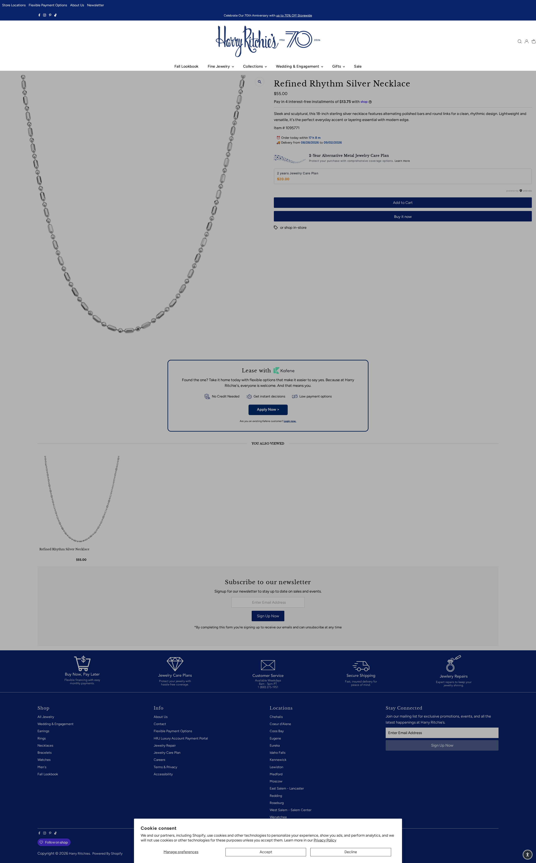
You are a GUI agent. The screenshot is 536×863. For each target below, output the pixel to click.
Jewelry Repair (165, 745)
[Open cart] (534, 41)
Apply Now (268, 409)
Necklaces (45, 745)
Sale (358, 66)
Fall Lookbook (186, 66)
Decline (350, 852)
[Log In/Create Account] (526, 41)
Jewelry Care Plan (167, 753)
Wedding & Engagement (298, 66)
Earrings (43, 731)
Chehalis (276, 717)
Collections (253, 66)
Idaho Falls (277, 753)
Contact (160, 724)
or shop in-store (293, 227)
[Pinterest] (50, 15)
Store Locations (14, 5)
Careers (159, 760)
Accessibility (163, 774)
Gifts (337, 66)
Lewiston (276, 767)
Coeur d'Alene (280, 724)
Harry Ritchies (79, 853)
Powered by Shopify (107, 853)
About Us (77, 5)
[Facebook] (39, 15)
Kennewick (278, 760)
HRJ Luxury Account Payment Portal (181, 738)
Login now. (290, 421)
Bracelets (44, 753)
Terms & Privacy (165, 767)
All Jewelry (45, 717)
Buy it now (403, 216)
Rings (41, 738)
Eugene (275, 738)
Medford (276, 774)
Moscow (276, 781)
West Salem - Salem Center (290, 810)
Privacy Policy (325, 840)
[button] (528, 855)
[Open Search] (520, 41)
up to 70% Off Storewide (294, 15)
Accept (266, 852)
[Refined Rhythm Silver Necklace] (81, 500)
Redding (276, 796)
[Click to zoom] (259, 81)
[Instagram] (44, 15)
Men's (41, 767)
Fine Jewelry (219, 66)
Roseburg (277, 803)
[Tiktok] (55, 15)
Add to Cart (403, 202)
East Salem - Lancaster (287, 788)
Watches (43, 760)
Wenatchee (278, 817)
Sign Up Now (268, 616)
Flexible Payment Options (48, 5)
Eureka (275, 745)
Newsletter (95, 5)
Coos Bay (277, 731)
